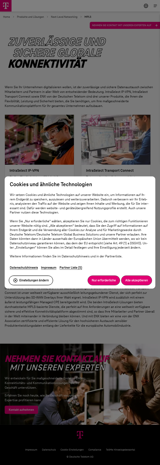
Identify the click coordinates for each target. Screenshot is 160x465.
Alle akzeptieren (136, 280)
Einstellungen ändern (34, 280)
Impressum (48, 268)
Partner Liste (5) (71, 268)
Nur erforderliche (104, 280)
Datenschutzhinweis (24, 268)
